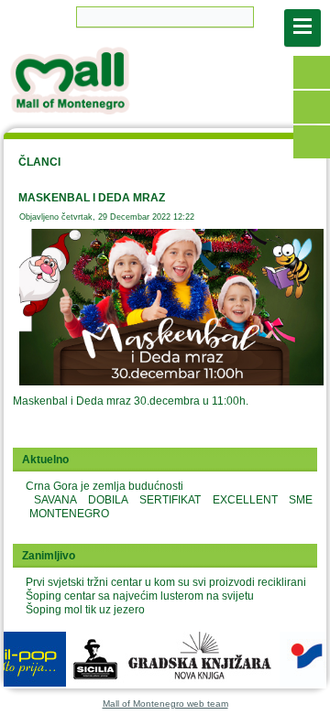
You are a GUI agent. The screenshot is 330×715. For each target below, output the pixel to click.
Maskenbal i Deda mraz (91, 197)
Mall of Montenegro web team (165, 704)
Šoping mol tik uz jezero (85, 609)
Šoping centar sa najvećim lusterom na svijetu (140, 596)
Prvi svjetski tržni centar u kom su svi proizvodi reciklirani (166, 582)
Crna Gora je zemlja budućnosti (104, 486)
